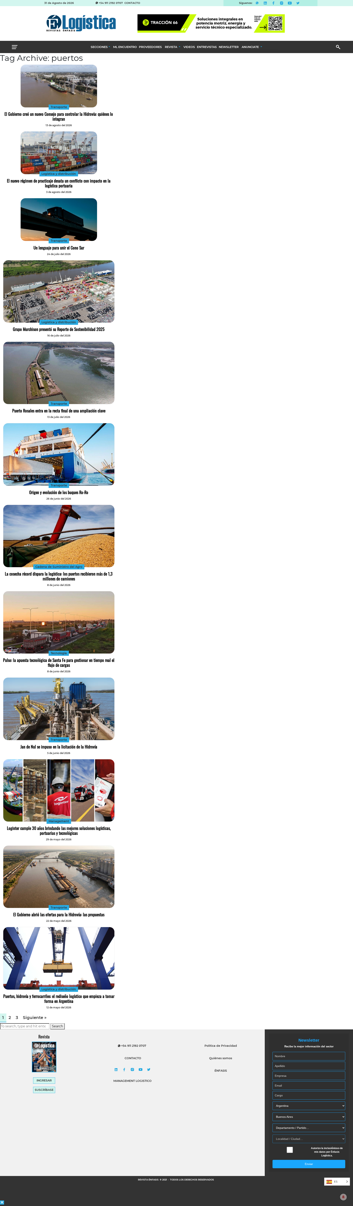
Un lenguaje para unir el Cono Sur (59, 248)
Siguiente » (35, 1017)
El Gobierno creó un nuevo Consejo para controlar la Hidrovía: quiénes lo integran (58, 116)
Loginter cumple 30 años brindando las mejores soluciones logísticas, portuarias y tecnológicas (59, 830)
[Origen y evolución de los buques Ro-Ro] (59, 454)
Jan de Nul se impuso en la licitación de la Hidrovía (58, 747)
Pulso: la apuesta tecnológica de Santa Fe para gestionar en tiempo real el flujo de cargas (58, 662)
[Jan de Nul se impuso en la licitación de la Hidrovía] (59, 708)
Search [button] (57, 1026)
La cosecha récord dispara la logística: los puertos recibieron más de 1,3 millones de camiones (59, 576)
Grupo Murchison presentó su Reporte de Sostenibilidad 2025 (59, 329)
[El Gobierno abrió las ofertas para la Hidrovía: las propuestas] (59, 876)
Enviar (309, 1164)
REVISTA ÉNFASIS (148, 1179)
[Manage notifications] (343, 1197)
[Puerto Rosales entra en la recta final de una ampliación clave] (59, 373)
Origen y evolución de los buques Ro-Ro (58, 492)
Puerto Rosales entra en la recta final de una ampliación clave (58, 411)
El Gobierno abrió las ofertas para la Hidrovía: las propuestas (58, 914)
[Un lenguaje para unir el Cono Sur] (58, 219)
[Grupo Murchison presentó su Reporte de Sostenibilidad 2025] (59, 291)
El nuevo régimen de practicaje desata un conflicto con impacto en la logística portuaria (59, 183)
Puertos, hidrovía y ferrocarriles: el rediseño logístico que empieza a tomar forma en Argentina (58, 998)
